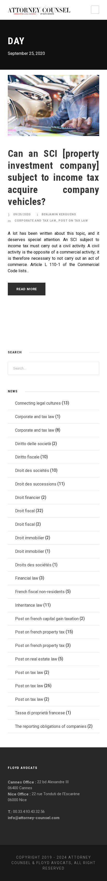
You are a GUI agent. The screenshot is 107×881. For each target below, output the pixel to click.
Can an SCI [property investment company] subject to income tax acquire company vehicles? (53, 178)
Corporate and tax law (35, 220)
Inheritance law (28, 605)
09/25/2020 (21, 214)
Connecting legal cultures (38, 403)
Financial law (26, 578)
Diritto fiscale (27, 457)
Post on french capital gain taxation (47, 618)
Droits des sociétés (33, 564)
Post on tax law (73, 220)
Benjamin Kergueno (59, 214)
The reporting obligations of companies (50, 726)
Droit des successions (35, 484)
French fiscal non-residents (40, 591)
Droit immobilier (29, 537)
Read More (26, 289)
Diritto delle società (33, 443)
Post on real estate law (36, 659)
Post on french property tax (40, 632)
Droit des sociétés (32, 470)
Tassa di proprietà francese (40, 712)
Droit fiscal (25, 510)
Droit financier (27, 497)
